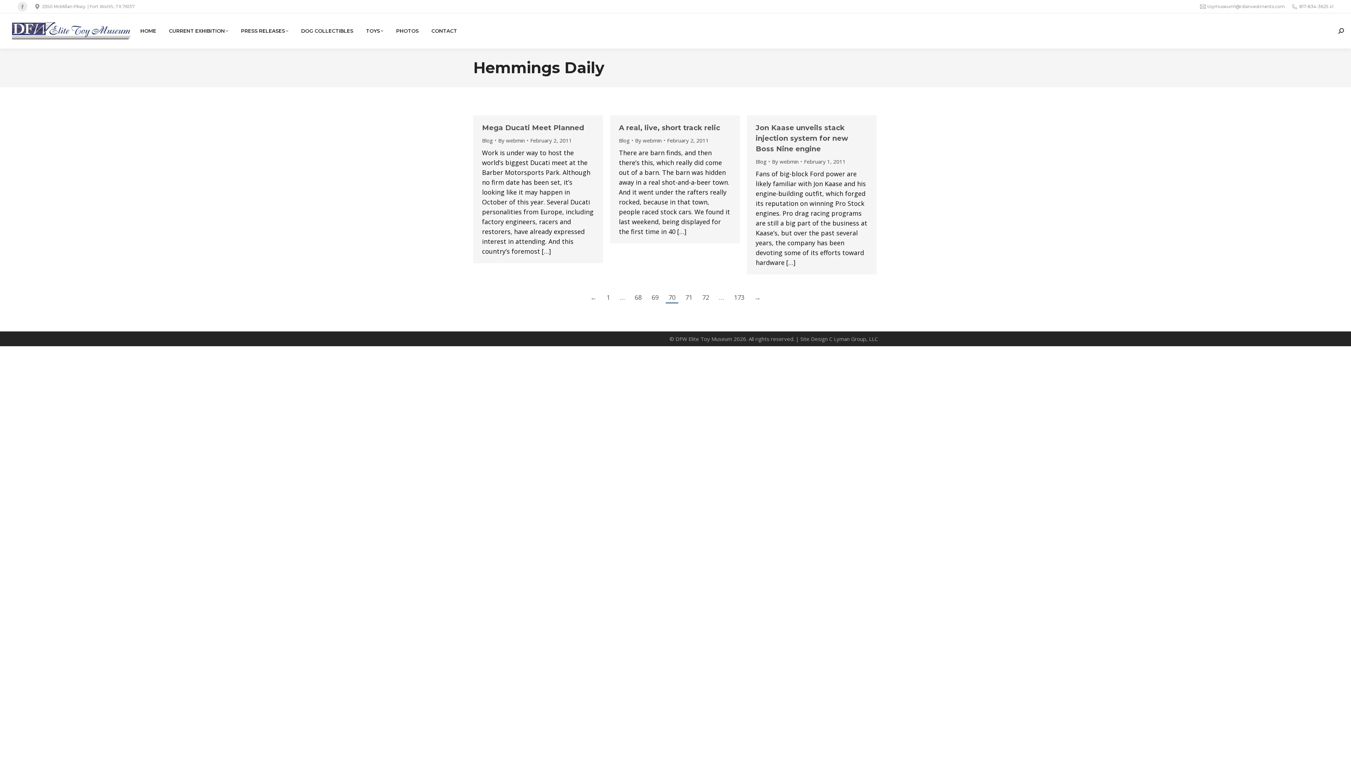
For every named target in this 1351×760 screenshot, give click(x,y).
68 (638, 297)
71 (688, 297)
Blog (487, 140)
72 (705, 297)
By (511, 140)
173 (739, 297)
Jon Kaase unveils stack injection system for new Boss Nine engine (802, 138)
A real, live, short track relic (669, 128)
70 (672, 297)
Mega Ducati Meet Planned (533, 128)
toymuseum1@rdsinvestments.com (1246, 6)
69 (655, 297)
